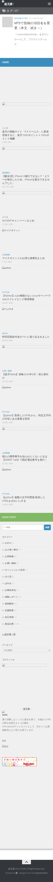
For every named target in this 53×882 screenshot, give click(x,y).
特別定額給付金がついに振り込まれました (26, 336)
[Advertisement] (26, 811)
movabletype (21, 18)
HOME (5, 62)
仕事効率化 (10, 590)
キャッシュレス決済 (15, 570)
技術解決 (6, 173)
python (5, 292)
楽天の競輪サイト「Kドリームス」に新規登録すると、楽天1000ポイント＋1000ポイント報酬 (25, 135)
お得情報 (6, 255)
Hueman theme (41, 873)
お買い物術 (7, 371)
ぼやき (5, 333)
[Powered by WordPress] (17, 873)
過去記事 (9, 624)
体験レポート (11, 597)
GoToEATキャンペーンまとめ (18, 220)
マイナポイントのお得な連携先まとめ (23, 258)
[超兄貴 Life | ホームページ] (9, 3)
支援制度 (9, 610)
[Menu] (49, 3)
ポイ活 (5, 128)
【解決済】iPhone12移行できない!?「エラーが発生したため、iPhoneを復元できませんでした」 (26, 179)
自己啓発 (9, 617)
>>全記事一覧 (9, 634)
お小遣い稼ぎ (11, 549)
